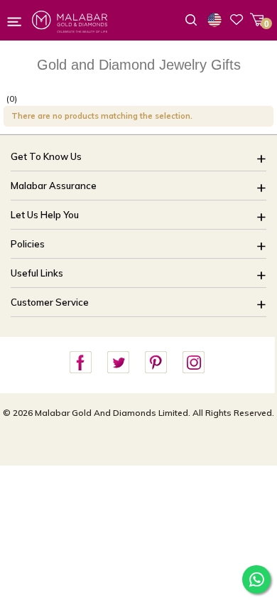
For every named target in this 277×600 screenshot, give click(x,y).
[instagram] (193, 363)
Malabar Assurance (54, 185)
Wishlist (236, 19)
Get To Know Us (46, 156)
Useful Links (37, 273)
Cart (257, 19)
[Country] (217, 20)
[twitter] (118, 363)
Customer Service (50, 302)
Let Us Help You (45, 214)
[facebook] (80, 363)
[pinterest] (155, 363)
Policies (28, 244)
